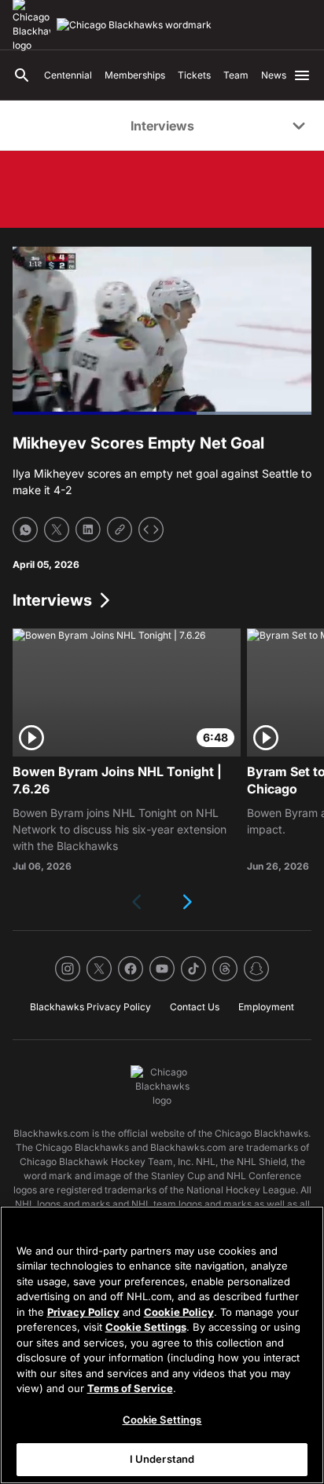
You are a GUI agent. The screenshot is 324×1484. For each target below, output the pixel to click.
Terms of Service (130, 1388)
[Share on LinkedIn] (88, 529)
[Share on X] (56, 529)
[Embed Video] (151, 529)
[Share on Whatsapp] (25, 529)
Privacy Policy (83, 1312)
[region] (162, 1345)
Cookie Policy (179, 1312)
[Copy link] (119, 529)
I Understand (162, 1459)
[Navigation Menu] (302, 75)
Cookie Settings (145, 1327)
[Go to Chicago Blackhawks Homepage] (134, 25)
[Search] (22, 75)
